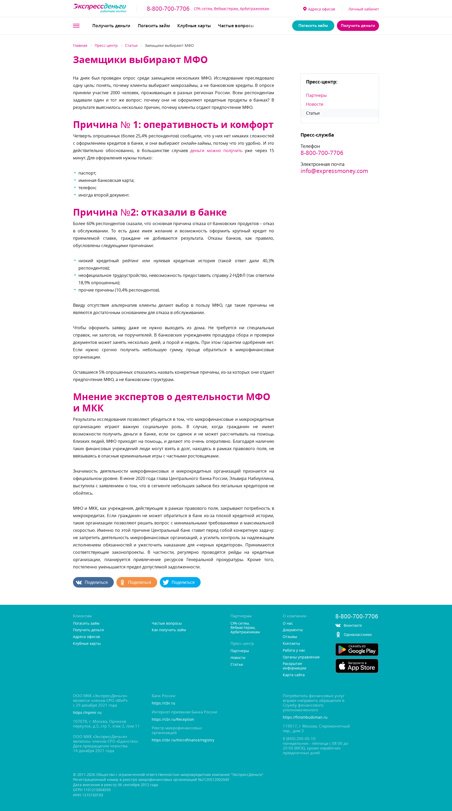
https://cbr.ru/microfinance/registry (183, 740)
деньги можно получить (216, 150)
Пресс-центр (106, 45)
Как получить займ (169, 630)
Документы (293, 630)
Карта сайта (294, 675)
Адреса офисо (321, 9)
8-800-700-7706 (168, 9)
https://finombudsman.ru (305, 717)
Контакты (291, 643)
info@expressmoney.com (334, 170)
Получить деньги (111, 26)
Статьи (131, 45)
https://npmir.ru (87, 713)
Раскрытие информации (294, 666)
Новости (314, 104)
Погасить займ (154, 26)
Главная (80, 45)
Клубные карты (194, 26)
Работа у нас (294, 650)
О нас (288, 623)
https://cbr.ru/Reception (173, 719)
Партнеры (316, 95)
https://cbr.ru (163, 703)
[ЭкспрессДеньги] (100, 8)
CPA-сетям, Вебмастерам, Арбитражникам (231, 8)
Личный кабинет (363, 9)
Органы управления (301, 657)
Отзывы (290, 637)
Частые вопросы (236, 26)
